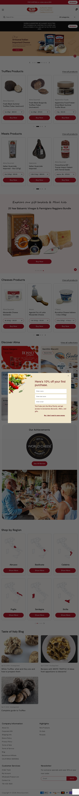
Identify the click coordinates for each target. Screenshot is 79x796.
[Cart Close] (68, 376)
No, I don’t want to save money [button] (54, 415)
